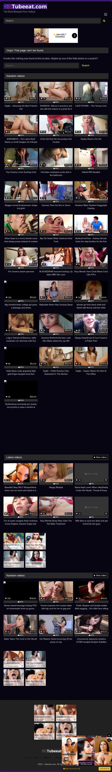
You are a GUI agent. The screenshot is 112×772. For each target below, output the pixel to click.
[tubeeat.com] (56, 7)
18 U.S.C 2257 (30, 757)
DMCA (46, 757)
